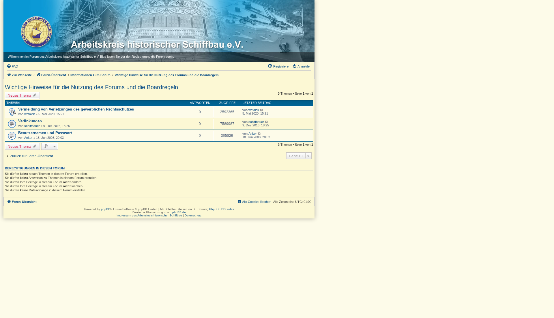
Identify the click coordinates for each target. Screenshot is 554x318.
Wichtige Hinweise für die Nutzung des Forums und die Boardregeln (91, 87)
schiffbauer (32, 126)
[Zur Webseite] (36, 31)
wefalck (29, 114)
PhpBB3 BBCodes (221, 209)
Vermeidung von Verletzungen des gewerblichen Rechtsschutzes (76, 109)
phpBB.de (179, 212)
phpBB (105, 209)
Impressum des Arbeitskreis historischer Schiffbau (149, 215)
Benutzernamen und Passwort (45, 133)
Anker (28, 137)
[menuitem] (12, 66)
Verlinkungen (30, 121)
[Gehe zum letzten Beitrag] (262, 110)
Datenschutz (193, 215)
